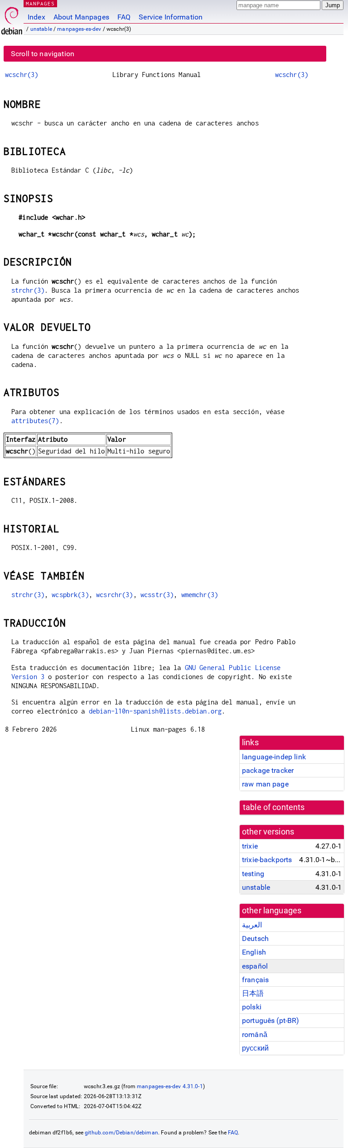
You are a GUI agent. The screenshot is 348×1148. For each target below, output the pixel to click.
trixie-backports (267, 859)
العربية (252, 925)
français (255, 979)
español (255, 966)
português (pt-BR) (271, 1020)
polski (251, 1007)
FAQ (123, 17)
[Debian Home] (11, 18)
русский (255, 1048)
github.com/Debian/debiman (121, 1132)
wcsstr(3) (157, 594)
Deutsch (255, 938)
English (254, 952)
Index (36, 17)
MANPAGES (40, 3)
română (254, 1034)
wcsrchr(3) (114, 594)
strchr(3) (27, 290)
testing (253, 873)
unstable (41, 29)
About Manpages (81, 17)
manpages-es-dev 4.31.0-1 (170, 1086)
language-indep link (274, 756)
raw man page (265, 784)
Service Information (171, 17)
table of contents (274, 807)
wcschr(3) (21, 74)
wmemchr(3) (199, 594)
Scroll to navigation (42, 53)
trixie (250, 846)
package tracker (268, 770)
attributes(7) (35, 420)
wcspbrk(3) (70, 594)
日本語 (253, 993)
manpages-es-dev (79, 29)
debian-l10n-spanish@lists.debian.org (155, 711)
